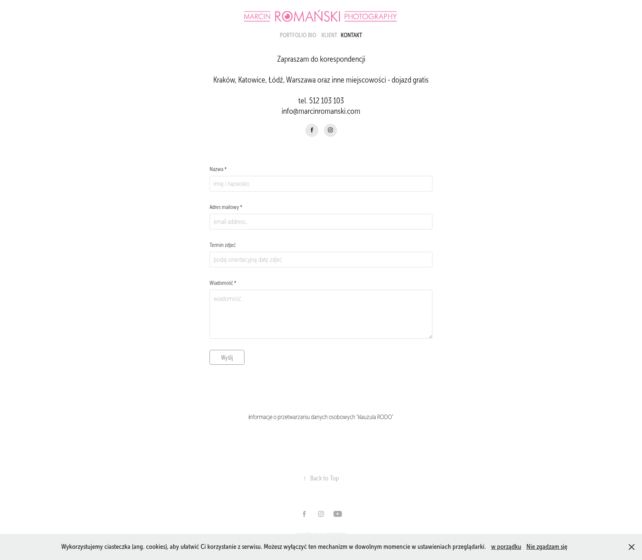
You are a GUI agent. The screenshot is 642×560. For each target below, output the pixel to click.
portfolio (293, 35)
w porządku (506, 546)
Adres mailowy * (226, 207)
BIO (312, 35)
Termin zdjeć (223, 245)
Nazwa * (218, 169)
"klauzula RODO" (374, 417)
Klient (329, 35)
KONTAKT (351, 35)
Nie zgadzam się (546, 546)
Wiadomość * (223, 283)
